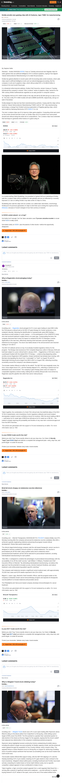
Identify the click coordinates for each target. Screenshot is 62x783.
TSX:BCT (41, 538)
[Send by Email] (16, 237)
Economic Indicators (41, 6)
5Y (17, 138)
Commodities (22, 6)
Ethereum (5, 208)
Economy (51, 6)
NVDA (22, 71)
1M (9, 138)
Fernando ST (8, 265)
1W (6, 138)
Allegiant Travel (17, 732)
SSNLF (30, 109)
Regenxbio (16, 328)
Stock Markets (31, 6)
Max (20, 138)
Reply (5, 271)
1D (4, 138)
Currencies (14, 6)
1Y (14, 138)
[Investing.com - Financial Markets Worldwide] (9, 2)
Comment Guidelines (6, 261)
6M (12, 138)
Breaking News (6, 6)
